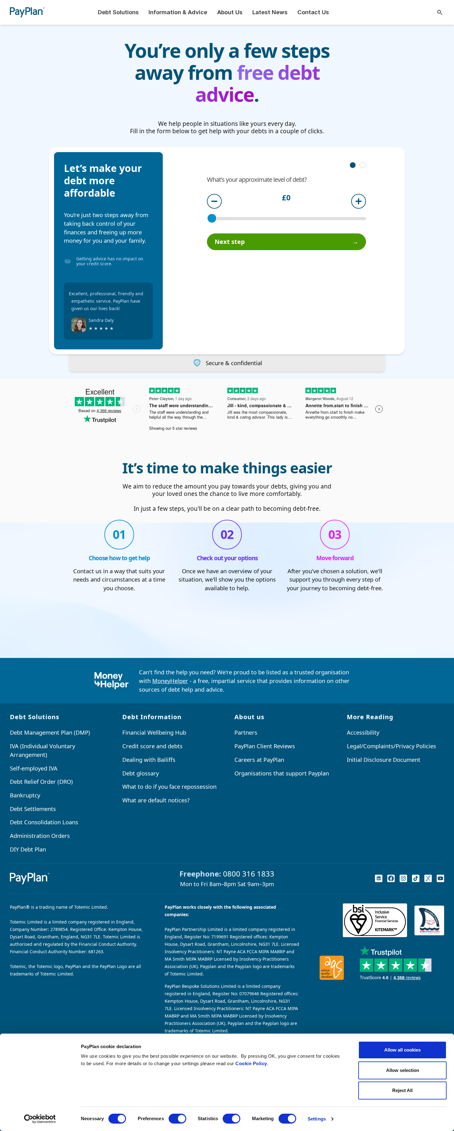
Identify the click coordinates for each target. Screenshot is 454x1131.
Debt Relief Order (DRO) (41, 781)
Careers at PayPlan (259, 759)
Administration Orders (40, 835)
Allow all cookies (402, 1049)
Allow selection (402, 1070)
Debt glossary (140, 773)
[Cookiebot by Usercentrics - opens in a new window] (40, 1119)
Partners (245, 732)
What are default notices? (156, 800)
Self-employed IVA (33, 768)
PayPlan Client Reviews (264, 746)
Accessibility (363, 732)
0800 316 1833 (248, 874)
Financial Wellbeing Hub (154, 732)
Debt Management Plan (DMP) (50, 732)
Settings (317, 1118)
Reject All (402, 1090)
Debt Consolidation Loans (44, 822)
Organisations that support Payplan (281, 773)
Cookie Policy (251, 1063)
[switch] (177, 1119)
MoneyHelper (170, 681)
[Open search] (440, 12)
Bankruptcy (25, 795)
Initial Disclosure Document (383, 759)
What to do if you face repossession (169, 786)
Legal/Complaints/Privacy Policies (391, 746)
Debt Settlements (33, 809)
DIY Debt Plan (28, 849)
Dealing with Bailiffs (148, 759)
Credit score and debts (152, 746)
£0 (286, 198)
